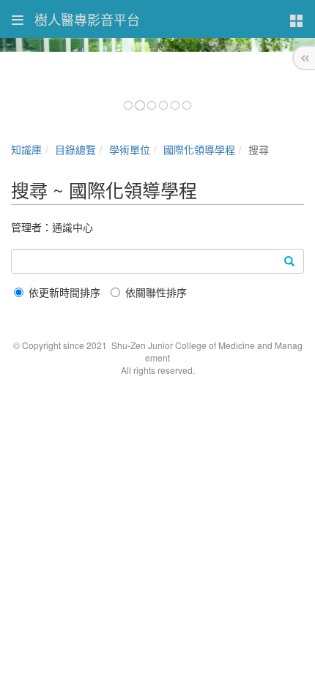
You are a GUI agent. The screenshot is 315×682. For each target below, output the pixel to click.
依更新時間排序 (64, 292)
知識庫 (26, 149)
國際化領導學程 (199, 149)
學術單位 (129, 149)
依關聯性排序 (156, 292)
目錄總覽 (75, 149)
